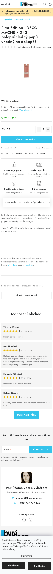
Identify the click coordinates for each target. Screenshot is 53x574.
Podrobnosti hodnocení (41, 47)
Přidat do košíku (26, 139)
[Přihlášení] (34, 4)
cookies (17, 540)
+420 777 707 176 (29, 503)
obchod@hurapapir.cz (29, 498)
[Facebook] (24, 519)
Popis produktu (11, 202)
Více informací (25, 110)
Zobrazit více (26, 415)
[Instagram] (30, 519)
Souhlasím (39, 566)
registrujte (29, 265)
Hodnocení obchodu (26, 313)
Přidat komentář (27, 295)
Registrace (39, 4)
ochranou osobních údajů (12, 460)
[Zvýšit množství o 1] (48, 129)
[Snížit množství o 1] (39, 129)
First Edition (47, 148)
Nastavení (26, 555)
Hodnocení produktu (33, 202)
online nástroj (8, 549)
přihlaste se (12, 265)
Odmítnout (13, 565)
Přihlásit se (40, 449)
